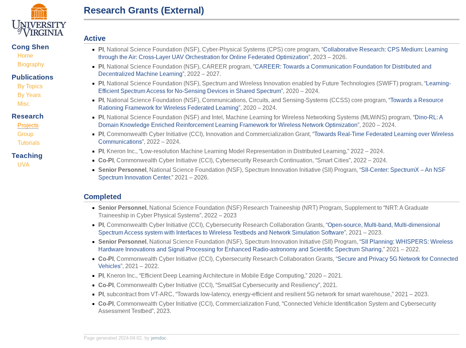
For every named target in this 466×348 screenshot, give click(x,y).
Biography (30, 64)
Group (25, 134)
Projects (28, 125)
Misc (23, 104)
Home (25, 56)
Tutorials (28, 143)
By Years (29, 95)
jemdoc (158, 338)
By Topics (30, 86)
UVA (23, 165)
